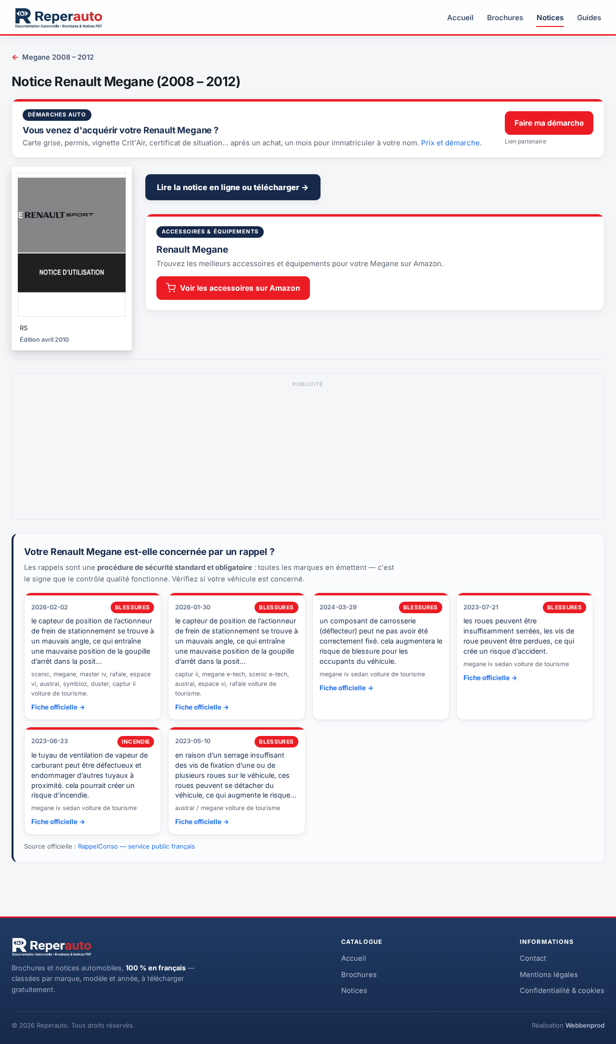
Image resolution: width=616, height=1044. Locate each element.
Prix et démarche (450, 142)
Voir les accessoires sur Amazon (240, 288)
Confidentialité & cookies (562, 990)
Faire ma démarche (549, 123)
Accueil (460, 17)
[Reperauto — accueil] (58, 17)
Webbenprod (584, 1025)
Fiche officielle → (58, 707)
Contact (533, 958)
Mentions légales (549, 974)
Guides (589, 17)
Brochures (505, 17)
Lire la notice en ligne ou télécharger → (233, 187)
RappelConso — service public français (136, 846)
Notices (550, 17)
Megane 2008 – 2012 (53, 57)
